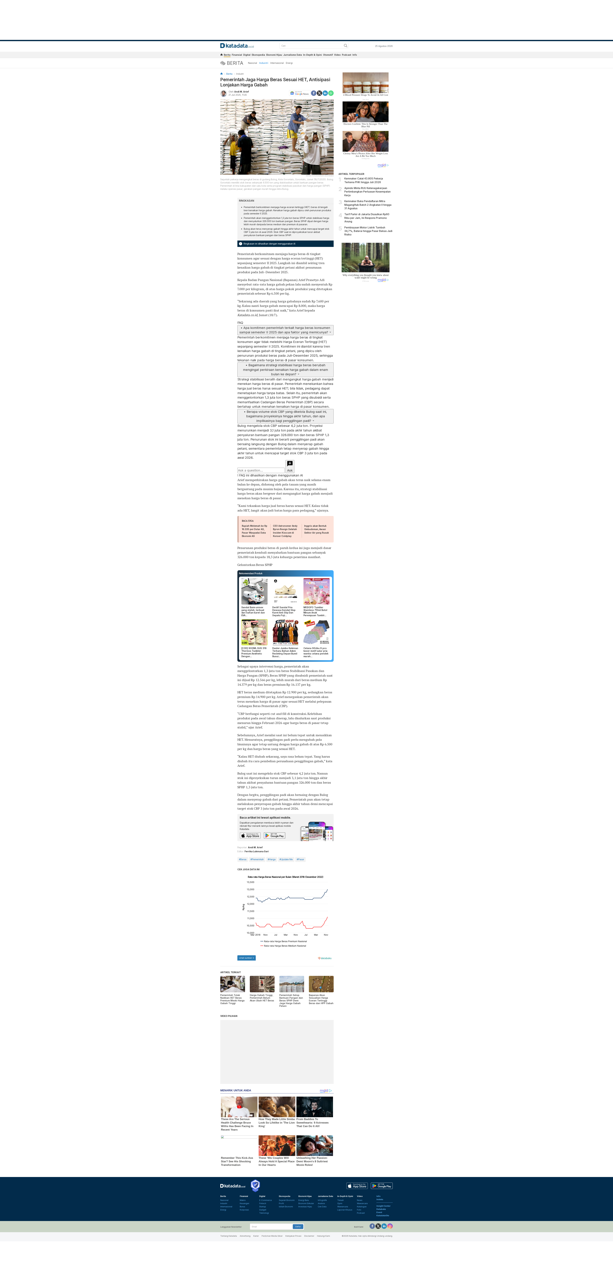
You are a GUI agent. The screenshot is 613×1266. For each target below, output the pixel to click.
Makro (243, 1200)
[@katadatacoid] (390, 1226)
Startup (262, 1206)
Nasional (252, 63)
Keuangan (244, 1203)
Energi (289, 63)
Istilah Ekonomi (286, 1206)
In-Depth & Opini (312, 54)
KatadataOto (382, 1215)
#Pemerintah (257, 859)
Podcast (346, 54)
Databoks (381, 1209)
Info (354, 54)
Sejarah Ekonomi (287, 1200)
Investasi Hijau (305, 1206)
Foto (359, 1210)
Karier (256, 1236)
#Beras (242, 859)
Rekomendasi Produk (250, 573)
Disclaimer (309, 1236)
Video (337, 54)
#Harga (272, 859)
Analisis (321, 1203)
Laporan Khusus (344, 1210)
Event (379, 1212)
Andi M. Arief (241, 91)
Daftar (298, 1226)
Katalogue (362, 1206)
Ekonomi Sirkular (306, 1203)
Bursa (242, 1206)
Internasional (277, 63)
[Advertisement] (365, 338)
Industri (263, 63)
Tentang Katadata (228, 1236)
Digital (246, 54)
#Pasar (300, 859)
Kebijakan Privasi (293, 1236)
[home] (221, 55)
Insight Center (383, 1206)
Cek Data (322, 1206)
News (359, 1200)
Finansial (237, 54)
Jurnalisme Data (292, 54)
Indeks (379, 1199)
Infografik (322, 1200)
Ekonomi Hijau (274, 54)
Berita (227, 54)
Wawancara (342, 1206)
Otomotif (328, 54)
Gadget (262, 1210)
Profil (281, 1203)
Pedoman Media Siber (272, 1236)
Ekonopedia (258, 54)
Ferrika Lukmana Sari (257, 851)
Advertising (245, 1236)
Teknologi (264, 1213)
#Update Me (286, 859)
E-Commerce (265, 1200)
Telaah (340, 1200)
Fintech (262, 1203)
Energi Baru (303, 1200)
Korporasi (244, 1210)
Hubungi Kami (323, 1236)
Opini (339, 1203)
